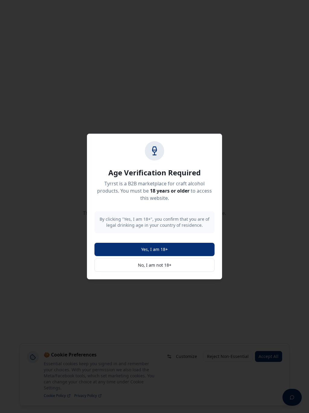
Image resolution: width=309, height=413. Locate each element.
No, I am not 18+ (154, 265)
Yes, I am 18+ (154, 249)
